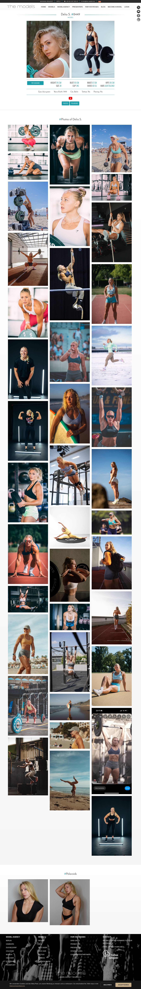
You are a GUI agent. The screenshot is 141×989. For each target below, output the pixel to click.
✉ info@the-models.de (88, 1)
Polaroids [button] (74, 103)
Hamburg (10, 944)
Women (41, 940)
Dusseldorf (11, 947)
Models (51, 7)
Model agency (63, 7)
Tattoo (41, 954)
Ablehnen (107, 985)
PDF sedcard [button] (35, 83)
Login (126, 7)
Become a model (115, 7)
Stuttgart (10, 961)
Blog (103, 7)
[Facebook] (138, 16)
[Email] (138, 11)
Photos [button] (65, 103)
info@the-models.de (115, 947)
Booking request (46, 1)
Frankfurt (10, 965)
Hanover (10, 958)
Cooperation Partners (80, 954)
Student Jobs (76, 951)
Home (43, 7)
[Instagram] (138, 20)
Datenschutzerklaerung (17, 986)
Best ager (42, 947)
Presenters (77, 7)
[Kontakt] (138, 7)
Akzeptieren (123, 985)
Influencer (43, 965)
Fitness (41, 958)
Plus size (42, 951)
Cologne (10, 951)
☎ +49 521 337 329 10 (71, 1)
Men (40, 944)
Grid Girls (74, 940)
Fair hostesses (92, 7)
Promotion (75, 944)
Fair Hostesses (77, 937)
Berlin (9, 940)
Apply (58, 1)
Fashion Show (44, 961)
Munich (9, 954)
